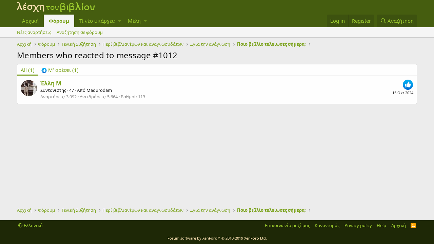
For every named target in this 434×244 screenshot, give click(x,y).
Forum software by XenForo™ (217, 238)
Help (381, 225)
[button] (119, 21)
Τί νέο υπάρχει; (97, 20)
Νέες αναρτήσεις (34, 32)
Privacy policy (358, 225)
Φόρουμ (59, 20)
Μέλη (134, 20)
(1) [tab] (28, 69)
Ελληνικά (33, 225)
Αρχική (30, 20)
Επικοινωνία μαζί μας (287, 225)
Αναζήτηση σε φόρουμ (80, 32)
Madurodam (99, 90)
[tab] (60, 70)
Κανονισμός (327, 225)
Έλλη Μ (50, 83)
